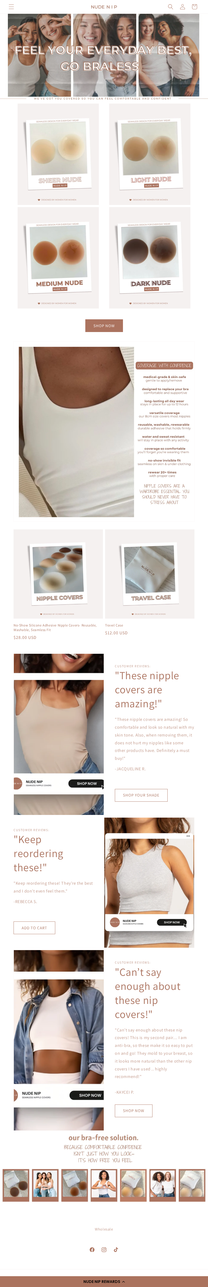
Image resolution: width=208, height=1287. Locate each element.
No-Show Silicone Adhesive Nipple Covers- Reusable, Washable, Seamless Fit (55, 627)
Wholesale (104, 1229)
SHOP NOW (104, 325)
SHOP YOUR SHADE (141, 795)
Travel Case (114, 625)
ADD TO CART (34, 927)
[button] (104, 1281)
